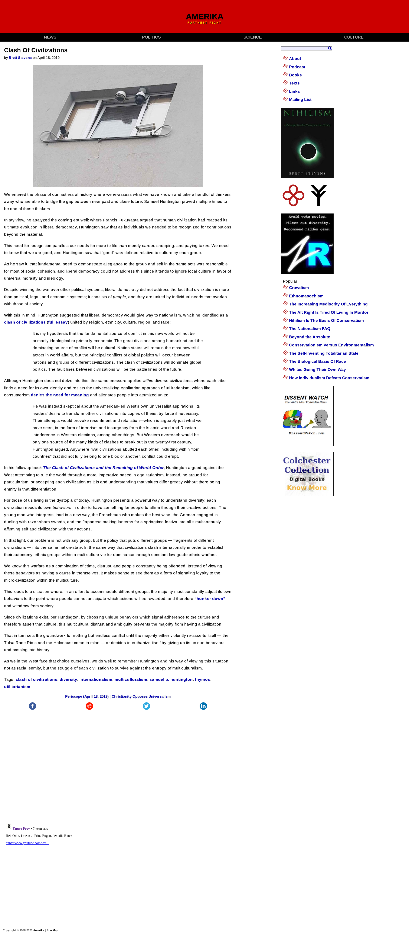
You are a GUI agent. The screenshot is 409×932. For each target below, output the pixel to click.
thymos (202, 679)
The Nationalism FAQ (309, 328)
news (50, 37)
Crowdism (299, 287)
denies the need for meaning (60, 395)
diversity (68, 679)
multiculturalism (131, 679)
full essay (58, 322)
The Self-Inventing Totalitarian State (324, 353)
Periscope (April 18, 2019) (87, 696)
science (252, 37)
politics (151, 37)
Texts (294, 83)
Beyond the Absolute (309, 337)
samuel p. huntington (171, 679)
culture (354, 37)
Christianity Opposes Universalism (141, 696)
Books (295, 75)
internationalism (95, 679)
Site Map (52, 930)
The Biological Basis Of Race (317, 361)
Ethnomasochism (306, 296)
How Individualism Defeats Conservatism (329, 378)
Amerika (38, 930)
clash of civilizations (25, 322)
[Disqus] (118, 764)
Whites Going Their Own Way (317, 369)
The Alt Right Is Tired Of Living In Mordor (328, 312)
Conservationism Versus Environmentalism (331, 345)
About (295, 58)
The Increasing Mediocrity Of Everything (328, 304)
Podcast (297, 67)
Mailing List (300, 99)
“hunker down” (210, 598)
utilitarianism (17, 686)
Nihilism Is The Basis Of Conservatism (326, 320)
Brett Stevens (20, 58)
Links (294, 91)
